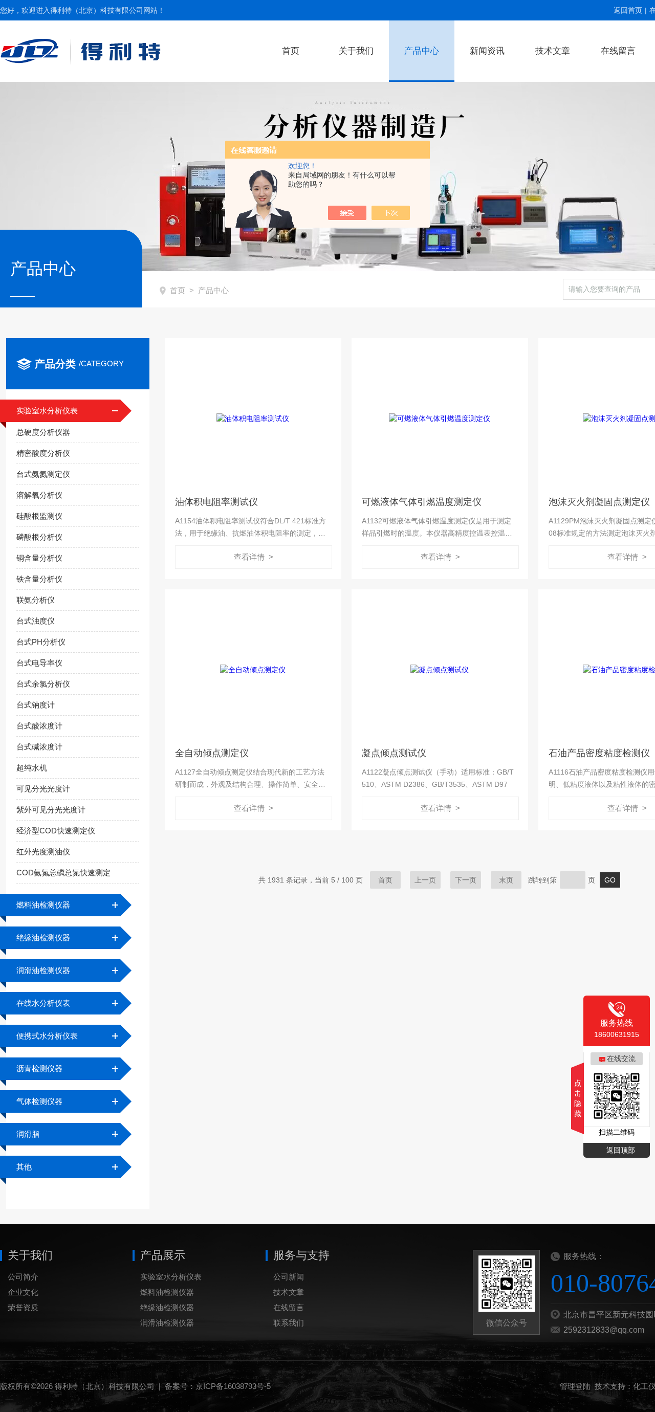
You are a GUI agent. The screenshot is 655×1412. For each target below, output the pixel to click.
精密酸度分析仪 (43, 453)
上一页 (425, 880)
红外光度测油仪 (43, 851)
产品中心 (421, 51)
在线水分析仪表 (43, 1003)
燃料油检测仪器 (43, 904)
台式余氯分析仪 (43, 683)
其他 (24, 1166)
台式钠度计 (35, 704)
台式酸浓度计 (39, 725)
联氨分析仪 (35, 599)
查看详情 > (253, 557)
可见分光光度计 (43, 788)
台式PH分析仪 (41, 641)
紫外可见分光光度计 (50, 809)
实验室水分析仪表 (47, 410)
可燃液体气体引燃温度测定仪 (422, 502)
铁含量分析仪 (39, 579)
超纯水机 (31, 767)
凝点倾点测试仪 (394, 753)
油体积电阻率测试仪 (216, 502)
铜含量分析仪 (39, 558)
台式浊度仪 (35, 620)
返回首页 (628, 10)
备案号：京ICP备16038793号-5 (218, 1386)
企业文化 (23, 1292)
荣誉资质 (23, 1307)
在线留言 (618, 51)
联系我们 (288, 1322)
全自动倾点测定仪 (212, 753)
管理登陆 (575, 1386)
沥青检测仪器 (39, 1068)
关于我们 (356, 51)
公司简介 (23, 1276)
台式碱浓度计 (39, 746)
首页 (290, 51)
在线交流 (621, 1058)
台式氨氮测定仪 (43, 474)
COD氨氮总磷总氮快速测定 (63, 872)
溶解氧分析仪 (39, 495)
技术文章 (552, 51)
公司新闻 (288, 1276)
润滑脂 (27, 1134)
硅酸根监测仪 (39, 516)
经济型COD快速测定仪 (55, 830)
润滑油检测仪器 (43, 970)
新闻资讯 (487, 51)
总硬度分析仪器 (43, 432)
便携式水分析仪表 (47, 1035)
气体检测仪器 (39, 1101)
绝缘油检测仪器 (43, 937)
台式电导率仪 (39, 662)
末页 (506, 880)
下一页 (465, 880)
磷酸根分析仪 (39, 537)
